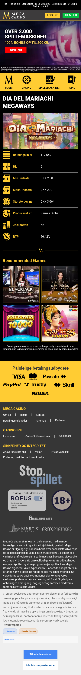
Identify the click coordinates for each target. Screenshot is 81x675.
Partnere (60, 420)
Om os (7, 414)
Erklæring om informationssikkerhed (24, 457)
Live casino (9, 436)
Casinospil (65, 436)
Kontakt (40, 414)
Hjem (8, 87)
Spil (72, 87)
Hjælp (23, 414)
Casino (26, 87)
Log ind (52, 15)
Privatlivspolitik (60, 452)
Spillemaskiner (49, 87)
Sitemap (41, 420)
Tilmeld (70, 15)
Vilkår (38, 452)
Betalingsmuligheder (15, 420)
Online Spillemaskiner (37, 436)
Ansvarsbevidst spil (14, 452)
